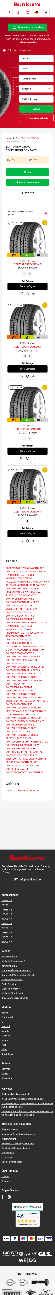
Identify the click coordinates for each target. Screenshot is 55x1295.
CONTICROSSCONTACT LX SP (20, 748)
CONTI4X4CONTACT (16, 684)
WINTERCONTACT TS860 (18, 629)
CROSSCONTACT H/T (16, 646)
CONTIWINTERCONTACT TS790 (21, 697)
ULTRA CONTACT (37, 585)
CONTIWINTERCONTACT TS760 (21, 718)
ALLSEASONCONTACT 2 (18, 581)
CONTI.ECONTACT (15, 741)
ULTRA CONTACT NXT (32, 673)
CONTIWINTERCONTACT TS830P (22, 588)
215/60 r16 (6, 928)
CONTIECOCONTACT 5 (25, 595)
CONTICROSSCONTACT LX (19, 670)
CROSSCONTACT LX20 (17, 758)
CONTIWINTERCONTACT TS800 (21, 677)
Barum (4, 1012)
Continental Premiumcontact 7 (16, 970)
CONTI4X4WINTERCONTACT (24, 714)
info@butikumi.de (30, 879)
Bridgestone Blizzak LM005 (14, 998)
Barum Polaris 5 (9, 956)
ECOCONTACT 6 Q (15, 592)
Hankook (5, 1026)
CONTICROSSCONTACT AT (19, 704)
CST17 (41, 667)
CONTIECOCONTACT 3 (17, 663)
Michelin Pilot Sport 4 (12, 979)
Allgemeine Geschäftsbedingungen (18, 1134)
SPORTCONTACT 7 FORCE (19, 738)
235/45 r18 (6, 923)
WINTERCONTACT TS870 (20, 626)
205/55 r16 (6, 900)
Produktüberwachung (33, 293)
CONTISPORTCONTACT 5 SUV (20, 615)
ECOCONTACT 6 (14, 568)
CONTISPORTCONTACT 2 (18, 639)
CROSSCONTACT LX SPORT (19, 690)
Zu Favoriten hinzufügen (21, 293)
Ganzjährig (6, 1078)
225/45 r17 (6, 905)
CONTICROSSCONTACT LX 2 (20, 643)
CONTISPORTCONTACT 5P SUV (21, 755)
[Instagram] (9, 1197)
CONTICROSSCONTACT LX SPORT (22, 602)
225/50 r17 (6, 942)
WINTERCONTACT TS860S (21, 575)
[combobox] (36, 58)
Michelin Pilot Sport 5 (12, 993)
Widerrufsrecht (8, 1139)
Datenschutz (7, 1152)
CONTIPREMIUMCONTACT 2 (20, 598)
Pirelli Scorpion (8, 984)
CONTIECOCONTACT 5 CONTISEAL (23, 765)
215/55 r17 (6, 919)
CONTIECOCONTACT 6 (17, 769)
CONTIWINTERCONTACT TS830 (21, 694)
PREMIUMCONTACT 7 (16, 633)
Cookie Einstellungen (11, 1161)
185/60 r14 (6, 932)
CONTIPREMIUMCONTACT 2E (20, 724)
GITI (3, 1022)
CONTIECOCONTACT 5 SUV (30, 721)
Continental (7, 1017)
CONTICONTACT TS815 (36, 701)
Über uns (5, 1181)
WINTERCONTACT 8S (27, 660)
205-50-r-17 (11, 790)
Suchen (36, 109)
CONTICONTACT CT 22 (36, 741)
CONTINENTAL (34, 138)
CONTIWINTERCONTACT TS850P (22, 735)
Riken (4, 1049)
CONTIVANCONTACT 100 (18, 772)
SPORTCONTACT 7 (40, 581)
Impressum (6, 1157)
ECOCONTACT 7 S (25, 653)
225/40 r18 (6, 914)
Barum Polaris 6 (9, 966)
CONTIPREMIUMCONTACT (19, 687)
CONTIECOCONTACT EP (18, 731)
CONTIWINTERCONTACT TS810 (21, 707)
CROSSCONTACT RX (20, 636)
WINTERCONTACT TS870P (19, 578)
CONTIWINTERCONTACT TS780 (21, 728)
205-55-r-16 (22, 790)
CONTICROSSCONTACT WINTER (24, 650)
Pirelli (4, 1045)
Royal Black (7, 1054)
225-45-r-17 (33, 790)
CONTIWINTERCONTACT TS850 (21, 667)
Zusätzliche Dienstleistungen (15, 1148)
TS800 (12, 762)
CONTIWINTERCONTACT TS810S (22, 656)
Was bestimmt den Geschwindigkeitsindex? (22, 1099)
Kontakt (5, 1176)
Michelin (5, 1035)
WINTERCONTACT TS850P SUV (21, 609)
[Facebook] (2, 1197)
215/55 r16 (6, 937)
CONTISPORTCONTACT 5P (19, 605)
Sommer (5, 1069)
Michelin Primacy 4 (10, 988)
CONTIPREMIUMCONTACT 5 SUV (22, 745)
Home (8, 138)
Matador (5, 1031)
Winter (4, 1073)
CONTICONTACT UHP (26, 762)
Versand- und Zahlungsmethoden (17, 1143)
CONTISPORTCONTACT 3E (19, 752)
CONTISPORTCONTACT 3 (18, 612)
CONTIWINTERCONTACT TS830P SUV (24, 680)
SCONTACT (38, 752)
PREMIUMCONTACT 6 (33, 568)
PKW (23, 138)
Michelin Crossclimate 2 (13, 961)
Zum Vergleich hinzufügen (27, 293)
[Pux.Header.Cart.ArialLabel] (27, 12)
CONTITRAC (37, 772)
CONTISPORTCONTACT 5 (18, 571)
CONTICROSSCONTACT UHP (20, 622)
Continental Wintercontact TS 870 (17, 975)
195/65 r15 (6, 909)
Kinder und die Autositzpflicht (15, 1094)
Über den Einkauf (9, 1129)
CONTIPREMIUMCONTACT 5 (20, 619)
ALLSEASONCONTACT (17, 585)
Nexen (4, 1040)
